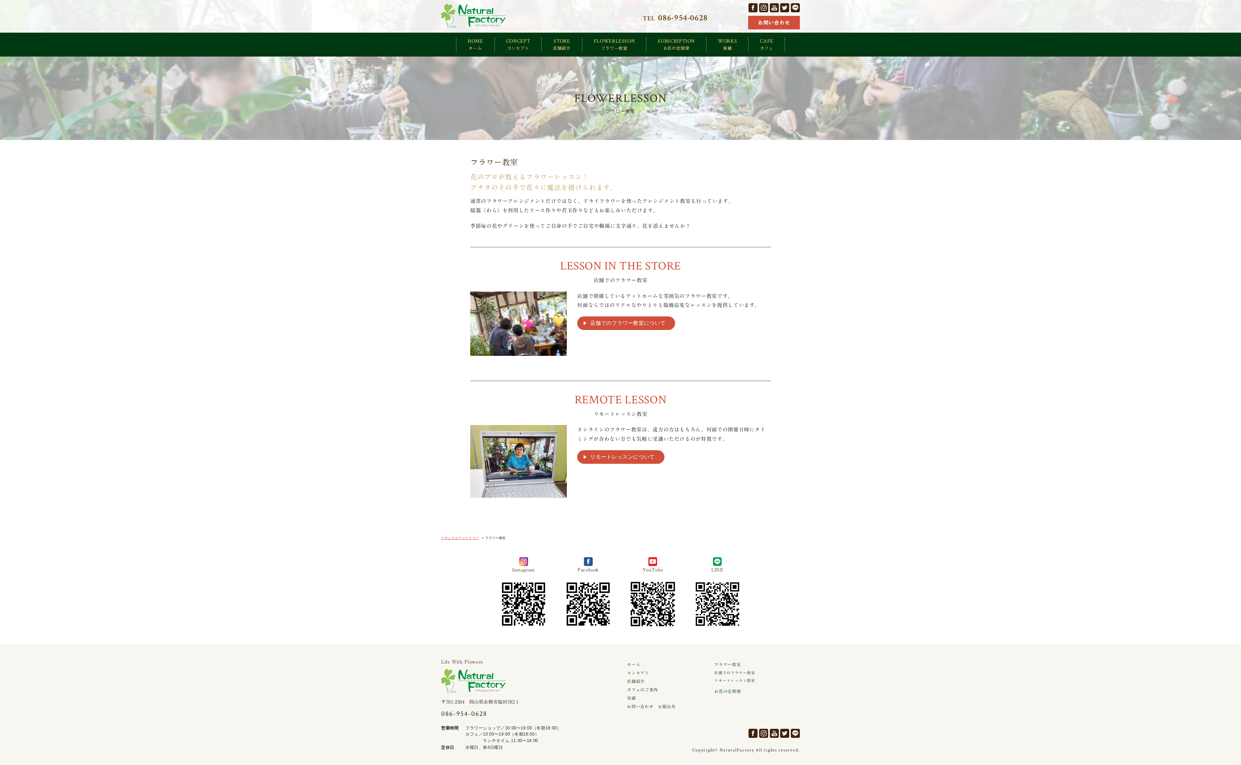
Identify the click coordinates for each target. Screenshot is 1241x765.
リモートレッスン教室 (734, 680)
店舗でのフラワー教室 (734, 673)
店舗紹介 (636, 681)
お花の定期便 (727, 691)
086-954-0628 (464, 713)
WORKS (727, 44)
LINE (795, 7)
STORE (562, 44)
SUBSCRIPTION (676, 44)
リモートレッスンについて (622, 457)
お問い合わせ (774, 22)
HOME (475, 44)
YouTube (774, 7)
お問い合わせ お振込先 (651, 707)
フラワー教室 (727, 665)
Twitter (784, 7)
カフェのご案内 (642, 690)
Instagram (763, 7)
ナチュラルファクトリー (473, 16)
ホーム (633, 665)
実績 (631, 698)
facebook (753, 7)
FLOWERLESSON (614, 44)
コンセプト (638, 673)
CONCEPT (518, 44)
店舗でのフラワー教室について (627, 323)
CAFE (766, 44)
